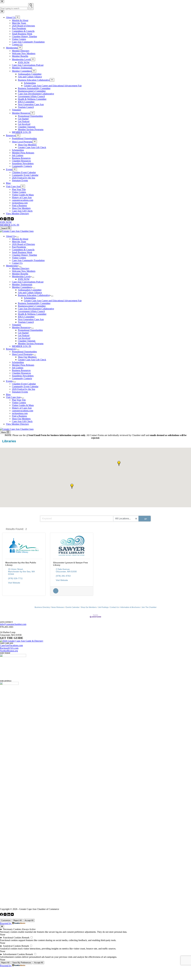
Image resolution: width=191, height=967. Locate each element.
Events (9, 381)
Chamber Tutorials (26, 341)
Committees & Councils (23, 249)
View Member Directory (17, 424)
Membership (12, 265)
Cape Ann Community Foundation (28, 260)
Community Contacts (22, 378)
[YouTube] (12, 219)
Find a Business (19, 416)
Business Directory (42, 607)
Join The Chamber (149, 607)
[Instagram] (5, 219)
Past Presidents (19, 247)
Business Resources (21, 370)
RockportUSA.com (9, 648)
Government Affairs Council (31, 311)
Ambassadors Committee (29, 290)
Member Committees (22, 287)
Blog (8, 394)
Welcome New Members (23, 271)
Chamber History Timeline (24, 255)
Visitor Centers (19, 257)
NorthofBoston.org (9, 650)
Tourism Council (26, 322)
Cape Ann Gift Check (22, 421)
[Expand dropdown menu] (20, 266)
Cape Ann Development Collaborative (36, 308)
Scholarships (30, 298)
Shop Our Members (27, 357)
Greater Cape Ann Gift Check (32, 359)
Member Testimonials (22, 284)
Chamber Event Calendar (24, 384)
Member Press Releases (23, 365)
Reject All (17, 920)
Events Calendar (72, 607)
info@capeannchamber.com (13, 624)
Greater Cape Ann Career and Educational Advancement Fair (53, 300)
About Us (10, 236)
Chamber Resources (21, 373)
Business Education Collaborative (34, 295)
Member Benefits (20, 273)
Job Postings (103, 607)
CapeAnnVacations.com (11, 645)
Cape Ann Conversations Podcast (27, 282)
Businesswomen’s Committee (32, 306)
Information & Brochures (130, 607)
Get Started (23, 333)
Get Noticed (23, 335)
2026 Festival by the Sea (23, 389)
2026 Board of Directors (23, 244)
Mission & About (20, 239)
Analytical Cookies (12, 946)
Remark (25, 937)
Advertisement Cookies (14, 954)
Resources (11, 349)
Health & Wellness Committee (32, 314)
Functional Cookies (12, 937)
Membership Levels (21, 276)
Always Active (28, 929)
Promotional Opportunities (30, 330)
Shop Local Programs (22, 354)
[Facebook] (2, 219)
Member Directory (20, 268)
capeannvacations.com (22, 410)
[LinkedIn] (9, 219)
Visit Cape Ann (13, 397)
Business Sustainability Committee (34, 303)
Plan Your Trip (19, 400)
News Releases (57, 607)
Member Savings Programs (30, 343)
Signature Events (20, 392)
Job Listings (17, 367)
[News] (55, 592)
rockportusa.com (20, 413)
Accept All (29, 920)
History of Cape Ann (22, 408)
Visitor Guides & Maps (23, 405)
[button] (118, 463)
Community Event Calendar (25, 386)
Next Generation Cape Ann (31, 319)
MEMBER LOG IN (9, 225)
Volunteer (16, 324)
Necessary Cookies (12, 929)
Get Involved (24, 338)
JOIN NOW (6, 222)
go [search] (145, 518)
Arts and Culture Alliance (30, 292)
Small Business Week (22, 252)
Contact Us (17, 263)
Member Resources (21, 327)
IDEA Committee (26, 316)
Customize (5, 920)
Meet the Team (19, 241)
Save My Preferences (21, 962)
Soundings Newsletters (23, 375)
